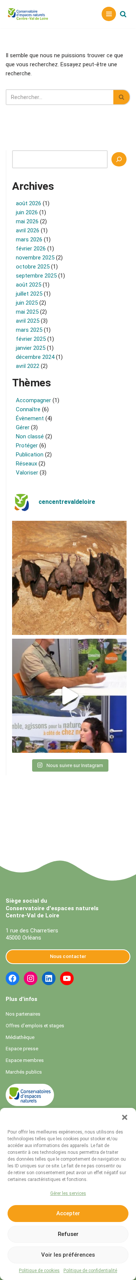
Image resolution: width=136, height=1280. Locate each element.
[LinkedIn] (49, 978)
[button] (124, 1117)
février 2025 (31, 339)
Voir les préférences (68, 1254)
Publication (29, 454)
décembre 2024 (35, 357)
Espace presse (22, 1048)
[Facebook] (12, 978)
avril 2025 (27, 320)
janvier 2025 (30, 348)
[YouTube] (67, 978)
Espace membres (25, 1060)
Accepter (68, 1213)
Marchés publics (24, 1072)
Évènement (30, 418)
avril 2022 (27, 366)
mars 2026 (29, 239)
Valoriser (27, 472)
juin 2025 (27, 302)
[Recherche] (119, 159)
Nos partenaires (23, 1014)
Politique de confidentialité (90, 1270)
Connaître (28, 409)
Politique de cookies (39, 1270)
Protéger (27, 445)
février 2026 (31, 248)
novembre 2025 (35, 257)
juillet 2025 (29, 293)
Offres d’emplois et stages (35, 1025)
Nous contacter (68, 956)
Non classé (30, 436)
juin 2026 (27, 212)
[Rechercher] (123, 14)
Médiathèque (20, 1037)
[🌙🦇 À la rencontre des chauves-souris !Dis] (69, 578)
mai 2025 (27, 311)
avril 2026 (27, 230)
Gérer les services (68, 1193)
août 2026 (28, 203)
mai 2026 (27, 221)
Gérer (22, 427)
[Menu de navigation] (109, 14)
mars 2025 (29, 329)
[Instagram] (30, 978)
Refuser (68, 1234)
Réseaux (26, 463)
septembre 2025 (36, 275)
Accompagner (33, 400)
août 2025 (28, 284)
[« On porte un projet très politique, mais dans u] (69, 696)
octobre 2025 (32, 266)
